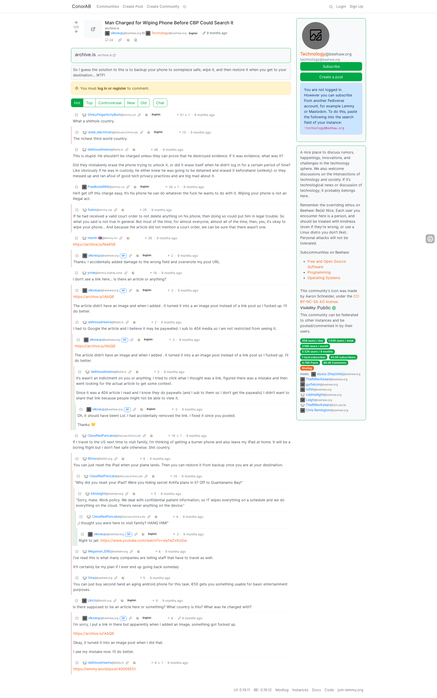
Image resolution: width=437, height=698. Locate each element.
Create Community (163, 6)
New (131, 103)
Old (144, 103)
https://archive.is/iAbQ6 (93, 296)
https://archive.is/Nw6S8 (94, 244)
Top (89, 103)
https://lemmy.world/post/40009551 (104, 669)
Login (341, 6)
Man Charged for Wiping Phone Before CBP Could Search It (169, 22)
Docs (316, 690)
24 (111, 40)
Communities (108, 6)
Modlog (307, 368)
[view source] (135, 40)
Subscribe (331, 66)
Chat (160, 103)
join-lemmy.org (350, 690)
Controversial (110, 103)
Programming (319, 272)
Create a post (331, 77)
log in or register (112, 88)
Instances (300, 690)
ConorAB (81, 6)
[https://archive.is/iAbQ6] (93, 29)
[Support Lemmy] (184, 6)
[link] (120, 40)
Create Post (133, 6)
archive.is (112, 28)
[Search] (331, 6)
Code (329, 690)
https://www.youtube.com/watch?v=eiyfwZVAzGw (143, 540)
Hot (77, 103)
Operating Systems (323, 277)
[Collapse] (76, 114)
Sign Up (356, 6)
